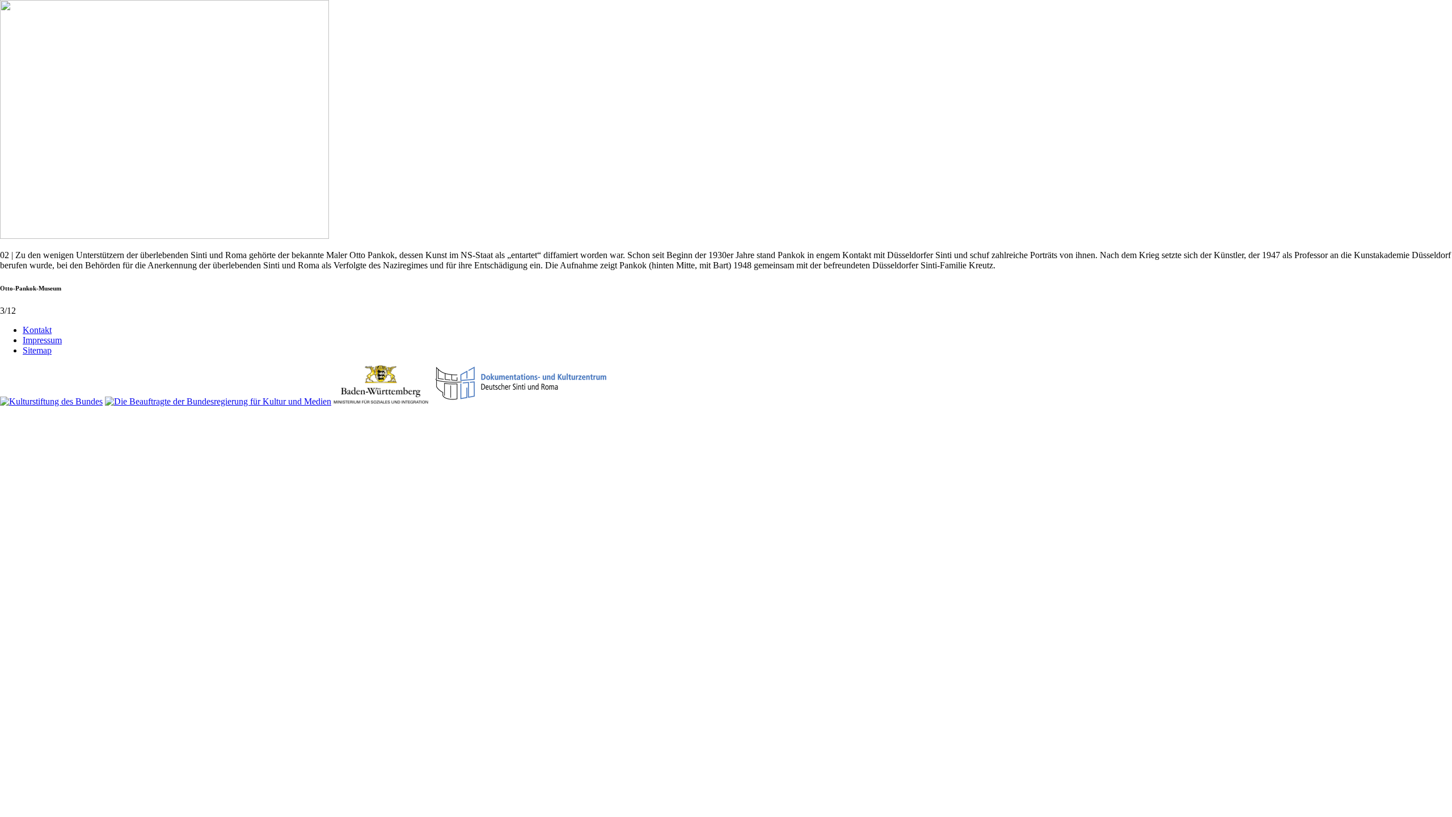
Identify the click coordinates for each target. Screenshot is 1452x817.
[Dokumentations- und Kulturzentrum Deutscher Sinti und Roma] (521, 401)
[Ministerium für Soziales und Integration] (381, 401)
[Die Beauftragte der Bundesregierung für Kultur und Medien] (218, 401)
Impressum (42, 340)
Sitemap (37, 350)
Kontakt (37, 330)
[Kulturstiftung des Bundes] (51, 401)
